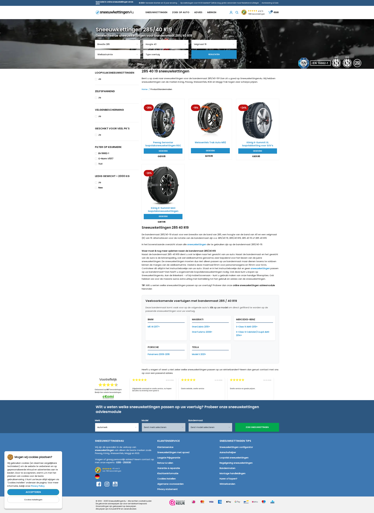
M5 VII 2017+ (154, 326)
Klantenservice (165, 447)
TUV (100, 163)
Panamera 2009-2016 (159, 354)
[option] (153, 389)
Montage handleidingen (232, 473)
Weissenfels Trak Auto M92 (210, 142)
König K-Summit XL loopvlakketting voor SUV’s (257, 144)
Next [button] (277, 386)
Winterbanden (227, 483)
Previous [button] (125, 386)
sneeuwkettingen (196, 244)
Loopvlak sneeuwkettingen (234, 457)
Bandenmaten (227, 468)
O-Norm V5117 (105, 158)
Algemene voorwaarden (170, 483)
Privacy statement (167, 489)
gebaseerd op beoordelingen (108, 390)
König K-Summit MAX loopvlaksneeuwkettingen (163, 209)
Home (145, 89)
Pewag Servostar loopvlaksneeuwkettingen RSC (163, 144)
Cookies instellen (166, 478)
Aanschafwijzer (228, 452)
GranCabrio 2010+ (201, 326)
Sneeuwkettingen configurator (236, 447)
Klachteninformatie (167, 473)
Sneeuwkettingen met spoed (173, 452)
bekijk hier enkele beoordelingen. (108, 392)
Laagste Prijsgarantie (168, 457)
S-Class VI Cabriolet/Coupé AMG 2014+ (252, 333)
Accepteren (33, 492)
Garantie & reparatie (168, 468)
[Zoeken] (237, 12)
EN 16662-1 (103, 153)
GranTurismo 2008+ (202, 331)
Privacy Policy (38, 486)
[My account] (231, 12)
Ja (99, 78)
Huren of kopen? (228, 478)
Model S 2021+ (199, 354)
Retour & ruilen (165, 462)
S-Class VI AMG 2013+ (247, 326)
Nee (100, 187)
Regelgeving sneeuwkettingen (236, 462)
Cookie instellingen (33, 499)
